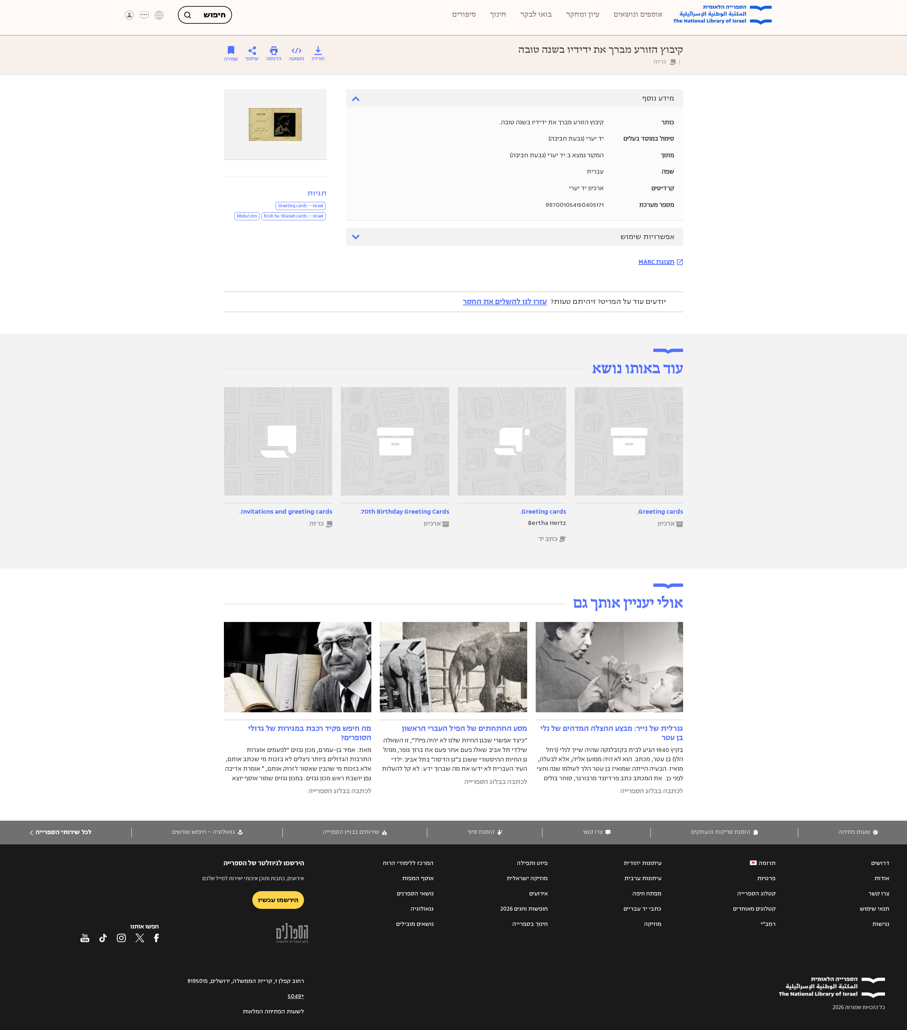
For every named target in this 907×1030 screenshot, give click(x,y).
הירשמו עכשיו (278, 900)
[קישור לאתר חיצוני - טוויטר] (140, 938)
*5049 (296, 996)
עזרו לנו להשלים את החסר (505, 301)
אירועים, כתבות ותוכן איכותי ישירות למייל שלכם (253, 878)
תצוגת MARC (656, 261)
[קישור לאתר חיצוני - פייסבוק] (156, 938)
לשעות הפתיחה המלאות (273, 1011)
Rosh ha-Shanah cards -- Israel (293, 216)
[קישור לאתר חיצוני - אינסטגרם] (121, 938)
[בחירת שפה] (159, 15)
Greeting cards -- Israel (300, 206)
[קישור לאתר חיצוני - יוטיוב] (84, 938)
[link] (858, 832)
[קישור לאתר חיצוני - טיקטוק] (103, 938)
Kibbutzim (247, 216)
